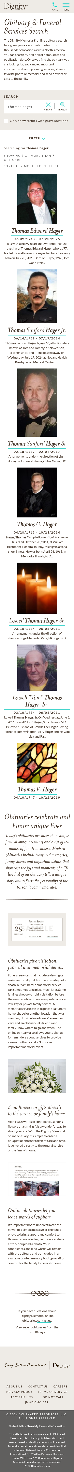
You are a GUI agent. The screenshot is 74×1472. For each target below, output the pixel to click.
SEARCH (11, 96)
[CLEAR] (48, 105)
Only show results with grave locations (39, 121)
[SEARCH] (62, 104)
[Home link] (16, 6)
